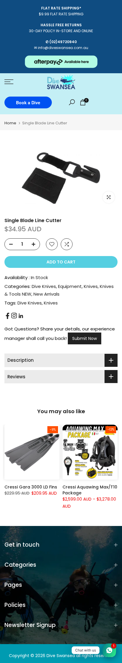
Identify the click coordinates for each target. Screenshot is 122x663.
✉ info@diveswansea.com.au (61, 47)
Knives (91, 286)
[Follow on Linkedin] (20, 316)
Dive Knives (44, 286)
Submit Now (84, 338)
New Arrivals (46, 294)
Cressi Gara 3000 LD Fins (30, 487)
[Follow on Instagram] (14, 315)
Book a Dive (28, 102)
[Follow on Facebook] (7, 316)
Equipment (70, 286)
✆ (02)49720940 (61, 41)
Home (10, 123)
